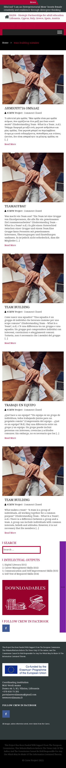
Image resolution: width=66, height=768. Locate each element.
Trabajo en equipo (20, 405)
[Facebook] (6, 628)
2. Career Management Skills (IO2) (20, 567)
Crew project (19, 26)
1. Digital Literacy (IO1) (14, 564)
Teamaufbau (15, 206)
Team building (17, 307)
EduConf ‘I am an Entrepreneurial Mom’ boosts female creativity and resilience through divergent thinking (33, 8)
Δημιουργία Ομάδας (22, 108)
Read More (10, 144)
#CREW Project (14, 112)
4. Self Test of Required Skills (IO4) (20, 573)
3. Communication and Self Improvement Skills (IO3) (30, 570)
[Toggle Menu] (59, 32)
